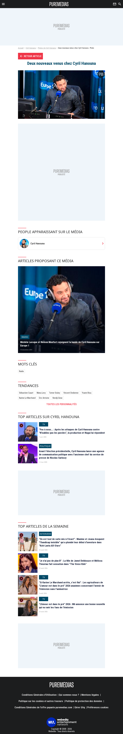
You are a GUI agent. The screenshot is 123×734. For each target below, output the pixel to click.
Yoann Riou (86, 393)
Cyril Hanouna (31, 48)
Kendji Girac (58, 398)
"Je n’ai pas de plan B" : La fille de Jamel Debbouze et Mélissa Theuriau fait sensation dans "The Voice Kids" (70, 562)
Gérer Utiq (80, 707)
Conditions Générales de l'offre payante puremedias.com (43, 707)
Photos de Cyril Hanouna (47, 48)
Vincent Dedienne (70, 393)
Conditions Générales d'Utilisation (39, 694)
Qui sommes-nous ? (69, 694)
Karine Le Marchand (27, 398)
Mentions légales (90, 694)
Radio (21, 371)
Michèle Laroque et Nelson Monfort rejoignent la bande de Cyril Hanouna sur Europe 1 (59, 344)
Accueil (21, 48)
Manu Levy (41, 393)
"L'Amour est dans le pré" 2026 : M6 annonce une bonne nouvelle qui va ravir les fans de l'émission (72, 606)
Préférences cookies (97, 707)
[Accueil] (59, 4)
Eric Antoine (44, 398)
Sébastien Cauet (26, 393)
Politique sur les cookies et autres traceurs (41, 701)
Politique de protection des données (83, 701)
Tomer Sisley (54, 393)
